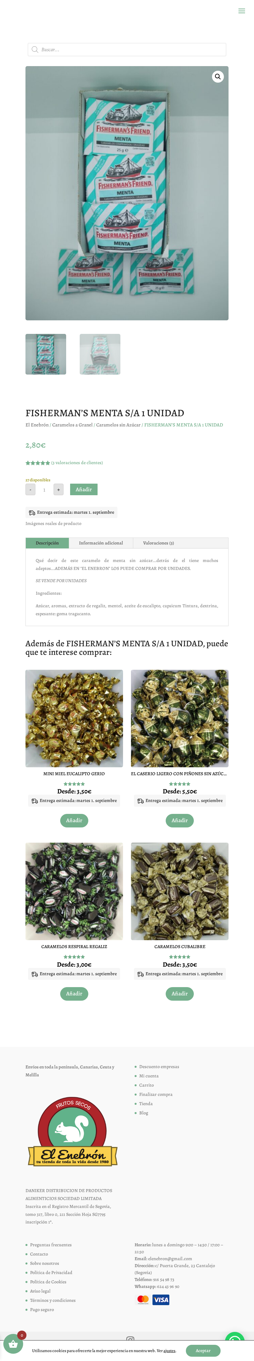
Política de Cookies (48, 1282)
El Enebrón (37, 424)
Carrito (146, 1085)
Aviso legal (40, 1291)
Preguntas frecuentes (51, 1245)
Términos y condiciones (53, 1300)
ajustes (169, 1350)
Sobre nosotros (44, 1263)
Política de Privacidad (51, 1272)
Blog (143, 1113)
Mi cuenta (149, 1076)
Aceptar (203, 1350)
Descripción (47, 543)
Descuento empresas (159, 1066)
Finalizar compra (156, 1094)
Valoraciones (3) (158, 543)
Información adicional (101, 543)
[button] (218, 77)
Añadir (84, 489)
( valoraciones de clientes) (77, 463)
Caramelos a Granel (72, 424)
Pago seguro (42, 1309)
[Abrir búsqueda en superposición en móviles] (127, 49)
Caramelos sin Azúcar (118, 424)
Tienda (146, 1104)
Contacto (39, 1254)
